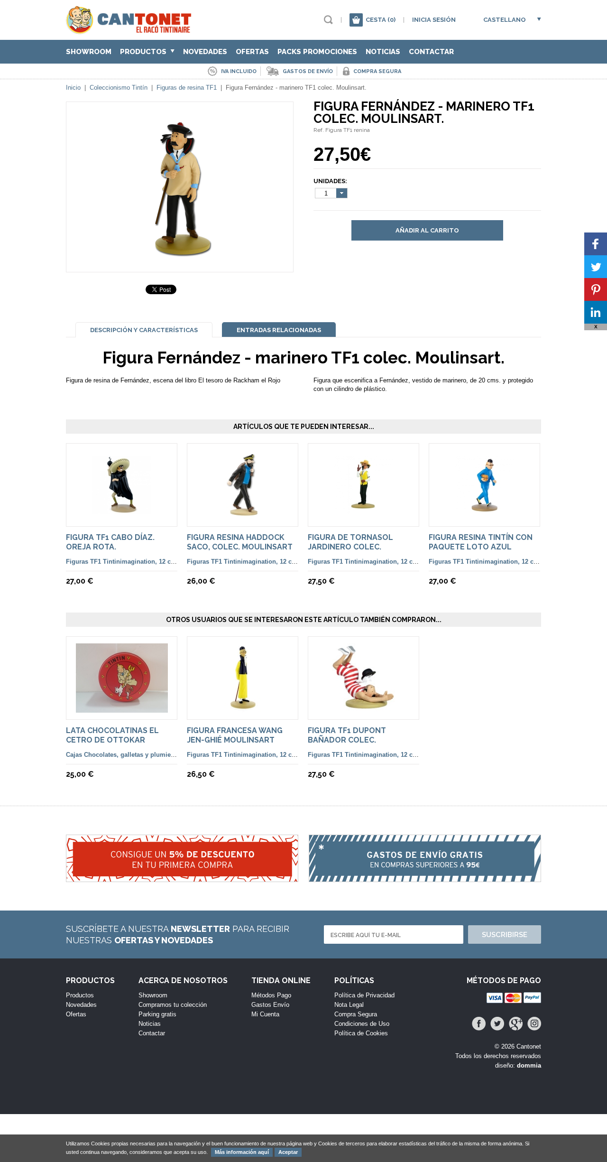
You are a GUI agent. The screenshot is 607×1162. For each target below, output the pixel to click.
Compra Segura (355, 1014)
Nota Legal (349, 1004)
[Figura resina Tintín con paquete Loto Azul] (484, 515)
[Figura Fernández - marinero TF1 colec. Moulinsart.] (180, 254)
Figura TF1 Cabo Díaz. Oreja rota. (110, 542)
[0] (356, 20)
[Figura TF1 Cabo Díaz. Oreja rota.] (121, 515)
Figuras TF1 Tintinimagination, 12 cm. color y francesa (146, 561)
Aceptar (288, 1152)
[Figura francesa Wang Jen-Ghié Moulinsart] (242, 708)
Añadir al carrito (427, 230)
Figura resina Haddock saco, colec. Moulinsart (240, 542)
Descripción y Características (144, 330)
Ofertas (252, 51)
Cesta (380, 19)
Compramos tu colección (172, 1004)
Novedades (205, 51)
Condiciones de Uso (361, 1023)
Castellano (504, 19)
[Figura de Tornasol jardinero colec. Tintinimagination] (363, 515)
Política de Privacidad (364, 995)
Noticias (383, 51)
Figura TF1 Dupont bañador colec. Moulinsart (347, 740)
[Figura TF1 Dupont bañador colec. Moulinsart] (363, 708)
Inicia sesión (434, 19)
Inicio (73, 87)
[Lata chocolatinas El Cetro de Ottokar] (122, 708)
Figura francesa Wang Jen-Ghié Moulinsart (235, 735)
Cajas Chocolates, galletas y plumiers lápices (132, 754)
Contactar (431, 51)
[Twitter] (497, 1024)
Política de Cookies (361, 1033)
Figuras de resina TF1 (186, 87)
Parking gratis (157, 1014)
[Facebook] (479, 1024)
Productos (144, 51)
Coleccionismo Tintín (118, 87)
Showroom (88, 51)
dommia (529, 1065)
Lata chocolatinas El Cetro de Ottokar (112, 735)
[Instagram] (534, 1024)
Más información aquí (242, 1152)
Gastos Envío (270, 1004)
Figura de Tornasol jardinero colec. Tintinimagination (350, 547)
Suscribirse (504, 934)
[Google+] (516, 1024)
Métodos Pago (271, 995)
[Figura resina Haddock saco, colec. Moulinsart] (242, 515)
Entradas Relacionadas (279, 330)
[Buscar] (328, 19)
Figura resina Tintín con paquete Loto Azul (481, 542)
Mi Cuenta (265, 1014)
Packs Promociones (317, 51)
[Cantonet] (131, 29)
